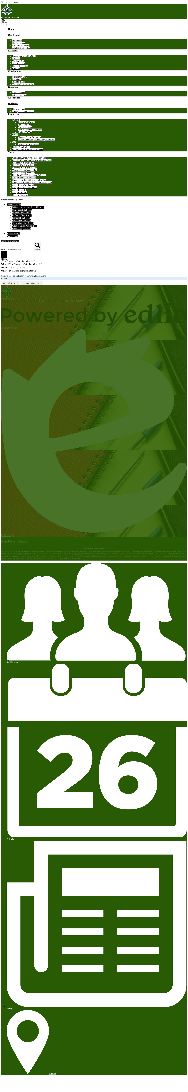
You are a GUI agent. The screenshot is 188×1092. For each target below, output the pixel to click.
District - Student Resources (30, 130)
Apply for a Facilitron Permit (24, 187)
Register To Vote (25, 132)
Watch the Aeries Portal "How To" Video (30, 158)
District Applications (21, 147)
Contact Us (89, 301)
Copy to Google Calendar (12, 276)
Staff (14, 142)
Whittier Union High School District (28, 207)
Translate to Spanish (10, 241)
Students (16, 120)
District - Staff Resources (28, 144)
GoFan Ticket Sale (20, 66)
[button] (14, 36)
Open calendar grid (32, 283)
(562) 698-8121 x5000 (56, 301)
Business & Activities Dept (24, 56)
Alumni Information (20, 45)
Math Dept (16, 79)
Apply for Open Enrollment (24, 177)
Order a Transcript (20, 195)
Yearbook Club (18, 61)
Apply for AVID (19, 190)
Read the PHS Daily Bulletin (24, 163)
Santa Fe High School (21, 220)
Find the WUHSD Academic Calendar (29, 175)
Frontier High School (21, 212)
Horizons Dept (18, 109)
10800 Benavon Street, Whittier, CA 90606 (20, 301)
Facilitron (16, 68)
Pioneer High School (21, 218)
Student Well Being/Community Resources (36, 139)
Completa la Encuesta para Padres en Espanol (32, 182)
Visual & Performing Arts (23, 84)
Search (4, 249)
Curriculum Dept (19, 77)
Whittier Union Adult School (24, 226)
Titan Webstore (18, 63)
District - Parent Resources (29, 137)
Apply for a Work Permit (23, 185)
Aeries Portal (12, 236)
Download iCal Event (36, 276)
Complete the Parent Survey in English (29, 180)
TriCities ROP (18, 82)
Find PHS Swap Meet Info (23, 173)
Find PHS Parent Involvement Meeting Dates (31, 160)
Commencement (25, 127)
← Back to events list (12, 283)
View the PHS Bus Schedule (24, 168)
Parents (15, 134)
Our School (17, 40)
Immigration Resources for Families (27, 149)
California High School (22, 210)
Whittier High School (21, 228)
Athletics (16, 58)
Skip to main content (10, 2)
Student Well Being (26, 122)
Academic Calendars (21, 48)
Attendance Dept (19, 95)
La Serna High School (22, 215)
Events (4, 278)
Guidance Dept (18, 92)
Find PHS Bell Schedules (23, 165)
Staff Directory (18, 43)
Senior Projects (24, 125)
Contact (52, 1073)
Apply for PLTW (19, 192)
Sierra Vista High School (23, 223)
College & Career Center (23, 111)
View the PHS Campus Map (24, 170)
